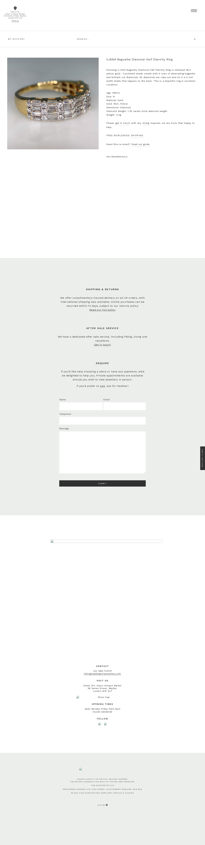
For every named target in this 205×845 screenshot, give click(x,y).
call (102, 386)
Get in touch (102, 344)
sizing (146, 123)
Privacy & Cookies (124, 793)
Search (126, 38)
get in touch (122, 123)
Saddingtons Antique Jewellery (102, 10)
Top (199, 837)
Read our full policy (102, 309)
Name (62, 399)
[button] (194, 11)
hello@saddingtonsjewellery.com (102, 674)
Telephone (65, 414)
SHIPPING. (137, 135)
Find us (15, 21)
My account (16, 39)
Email (106, 399)
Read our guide (140, 144)
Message (64, 428)
